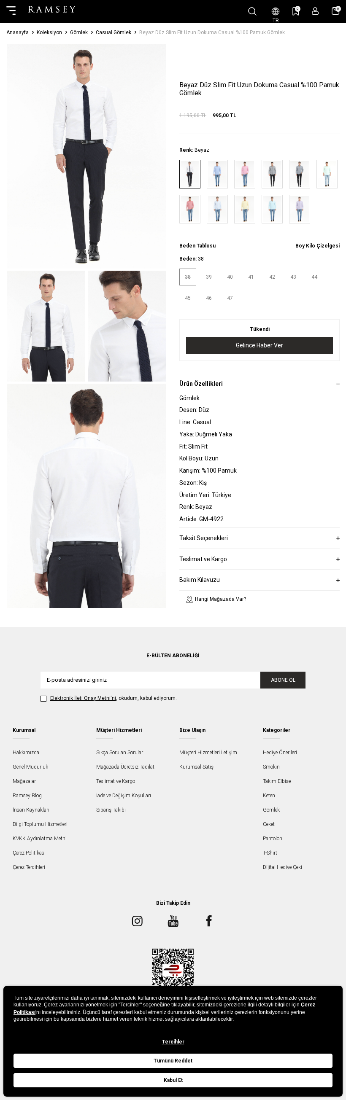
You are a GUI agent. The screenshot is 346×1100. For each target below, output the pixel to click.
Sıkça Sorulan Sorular (119, 753)
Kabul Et (173, 1080)
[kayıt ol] (315, 11)
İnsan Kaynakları (31, 810)
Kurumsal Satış (196, 767)
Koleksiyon (49, 32)
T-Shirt (270, 853)
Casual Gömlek (113, 32)
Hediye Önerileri (280, 753)
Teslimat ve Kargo (115, 781)
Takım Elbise (277, 781)
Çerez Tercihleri (29, 867)
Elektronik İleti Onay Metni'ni (83, 698)
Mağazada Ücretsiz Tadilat (125, 767)
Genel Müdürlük (30, 767)
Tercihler (173, 1042)
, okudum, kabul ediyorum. (113, 698)
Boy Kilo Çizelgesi (317, 246)
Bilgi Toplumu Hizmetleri (40, 824)
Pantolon (272, 839)
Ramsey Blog (27, 796)
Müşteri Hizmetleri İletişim (208, 753)
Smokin (271, 767)
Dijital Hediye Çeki (282, 867)
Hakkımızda (26, 753)
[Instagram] (137, 921)
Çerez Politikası (29, 853)
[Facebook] (208, 921)
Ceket (269, 824)
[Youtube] (173, 921)
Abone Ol (283, 680)
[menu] (11, 11)
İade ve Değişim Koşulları (123, 796)
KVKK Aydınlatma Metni (40, 839)
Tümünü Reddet (173, 1061)
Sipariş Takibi (111, 810)
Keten (269, 796)
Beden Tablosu (197, 246)
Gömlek (79, 32)
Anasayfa (17, 32)
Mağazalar (24, 781)
